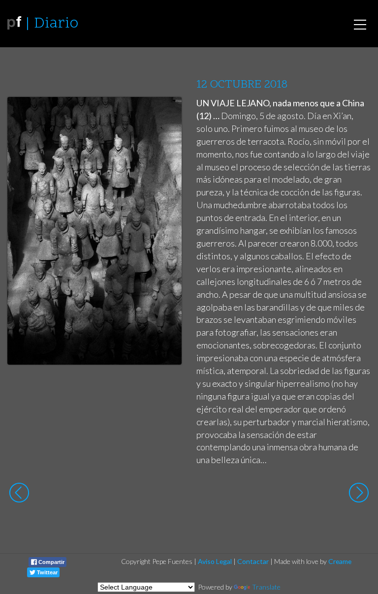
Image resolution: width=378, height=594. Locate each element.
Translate (266, 587)
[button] (167, 113)
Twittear (46, 572)
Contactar (253, 561)
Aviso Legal (215, 561)
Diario (56, 24)
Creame (339, 561)
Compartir (50, 562)
